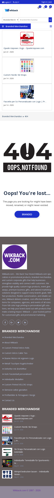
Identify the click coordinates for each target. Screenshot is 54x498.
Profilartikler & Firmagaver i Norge (19, 395)
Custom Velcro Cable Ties (15, 353)
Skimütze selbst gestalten (15, 390)
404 (26, 116)
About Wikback (11, 342)
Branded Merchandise (12, 116)
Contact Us (9, 400)
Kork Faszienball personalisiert (18, 374)
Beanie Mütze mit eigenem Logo (19, 358)
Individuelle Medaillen (13, 379)
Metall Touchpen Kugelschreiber (18, 363)
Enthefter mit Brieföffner (15, 368)
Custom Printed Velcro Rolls (16, 347)
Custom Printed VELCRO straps (18, 384)
